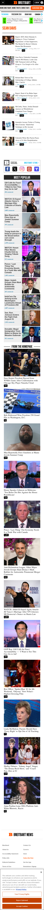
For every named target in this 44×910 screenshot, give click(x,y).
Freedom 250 (16, 14)
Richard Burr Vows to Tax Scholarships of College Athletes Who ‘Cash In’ (26, 79)
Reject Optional (22, 900)
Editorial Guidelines (8, 862)
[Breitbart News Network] (6, 162)
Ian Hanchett (22, 69)
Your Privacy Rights (22, 894)
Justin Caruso (22, 142)
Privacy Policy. (21, 889)
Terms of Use (6, 866)
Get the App (27, 862)
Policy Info (5, 858)
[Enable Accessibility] (42, 3)
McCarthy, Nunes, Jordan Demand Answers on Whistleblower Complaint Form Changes (26, 108)
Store (25, 854)
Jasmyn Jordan (22, 48)
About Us (5, 849)
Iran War (28, 14)
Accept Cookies (22, 906)
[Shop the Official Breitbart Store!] (31, 163)
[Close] (41, 872)
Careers (26, 849)
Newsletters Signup (29, 866)
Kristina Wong (22, 113)
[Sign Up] (37, 8)
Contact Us (27, 845)
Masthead (5, 845)
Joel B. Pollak (22, 98)
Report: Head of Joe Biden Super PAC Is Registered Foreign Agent (26, 94)
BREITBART (24, 2)
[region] (22, 889)
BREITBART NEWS (23, 834)
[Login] (36, 3)
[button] (3, 2)
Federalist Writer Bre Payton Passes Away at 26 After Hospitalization (27, 139)
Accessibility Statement (10, 854)
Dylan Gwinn (21, 85)
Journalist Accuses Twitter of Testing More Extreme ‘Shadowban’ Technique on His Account (27, 124)
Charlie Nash (22, 129)
